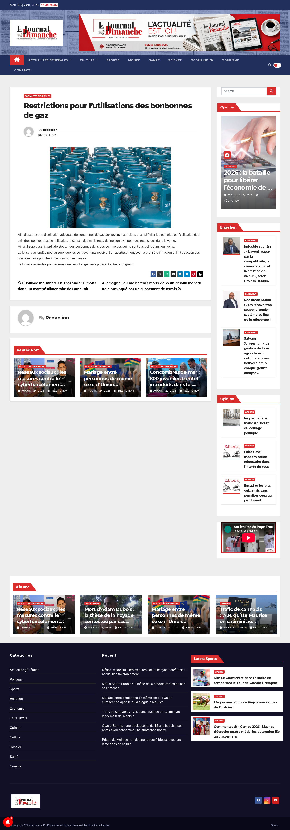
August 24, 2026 (33, 390)
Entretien (250, 240)
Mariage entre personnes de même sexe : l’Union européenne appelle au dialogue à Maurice (109, 384)
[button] (269, 65)
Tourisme (230, 60)
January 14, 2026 (240, 194)
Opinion (249, 412)
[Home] (17, 60)
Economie (230, 166)
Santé (154, 60)
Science (175, 60)
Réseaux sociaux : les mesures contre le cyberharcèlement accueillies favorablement (42, 384)
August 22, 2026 (164, 390)
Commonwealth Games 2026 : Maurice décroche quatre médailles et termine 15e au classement (247, 731)
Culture (87, 60)
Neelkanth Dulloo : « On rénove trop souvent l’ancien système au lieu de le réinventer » (258, 309)
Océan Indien (202, 60)
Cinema (15, 766)
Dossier (225, 603)
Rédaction (50, 130)
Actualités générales (48, 60)
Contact (22, 70)
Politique (16, 679)
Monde (134, 60)
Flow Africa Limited (98, 825)
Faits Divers (92, 603)
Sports (113, 60)
